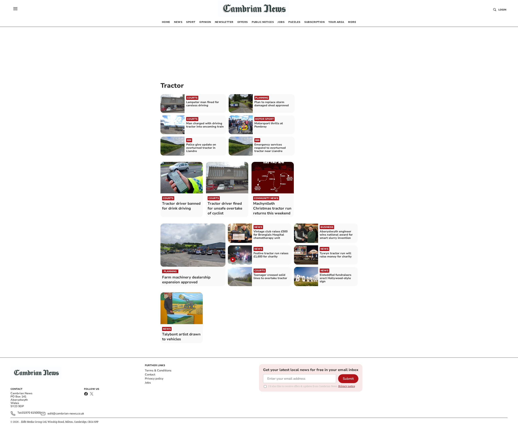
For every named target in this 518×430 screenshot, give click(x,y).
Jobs (148, 383)
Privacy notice (346, 386)
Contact (150, 374)
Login (502, 9)
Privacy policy (154, 378)
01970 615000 (31, 413)
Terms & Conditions (158, 370)
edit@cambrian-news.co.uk (66, 413)
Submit (348, 378)
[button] (15, 9)
